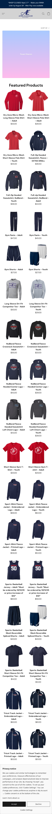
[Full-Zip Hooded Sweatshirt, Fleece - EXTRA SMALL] (38, 140)
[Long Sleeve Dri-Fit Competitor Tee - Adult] (13, 289)
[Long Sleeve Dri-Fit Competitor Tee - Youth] (38, 289)
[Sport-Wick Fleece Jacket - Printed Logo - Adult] (13, 529)
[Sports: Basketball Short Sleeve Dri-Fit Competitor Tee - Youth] (38, 656)
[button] (26, 13)
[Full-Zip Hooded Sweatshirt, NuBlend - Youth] (13, 180)
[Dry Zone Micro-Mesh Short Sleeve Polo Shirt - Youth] (13, 140)
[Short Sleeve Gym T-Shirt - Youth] (13, 452)
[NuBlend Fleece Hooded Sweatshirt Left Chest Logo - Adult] (13, 409)
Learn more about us (11, 798)
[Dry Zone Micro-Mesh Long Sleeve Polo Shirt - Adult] (13, 100)
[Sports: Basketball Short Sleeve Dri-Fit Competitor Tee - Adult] (13, 656)
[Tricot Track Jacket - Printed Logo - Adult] (13, 739)
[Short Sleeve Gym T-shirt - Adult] (38, 452)
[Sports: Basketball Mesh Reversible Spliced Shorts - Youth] (38, 615)
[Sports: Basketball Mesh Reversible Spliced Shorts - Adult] (13, 615)
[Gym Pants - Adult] (13, 221)
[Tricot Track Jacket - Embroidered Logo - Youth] (38, 699)
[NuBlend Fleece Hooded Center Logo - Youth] (38, 369)
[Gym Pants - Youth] (38, 221)
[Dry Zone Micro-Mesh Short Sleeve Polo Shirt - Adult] (38, 100)
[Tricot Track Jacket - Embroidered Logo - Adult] (13, 699)
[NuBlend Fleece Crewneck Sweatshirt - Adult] (13, 329)
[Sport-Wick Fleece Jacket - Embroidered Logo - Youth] (38, 489)
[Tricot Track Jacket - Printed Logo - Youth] (38, 739)
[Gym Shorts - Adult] (13, 255)
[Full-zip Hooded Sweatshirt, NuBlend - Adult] (38, 180)
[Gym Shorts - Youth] (38, 255)
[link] (26, 809)
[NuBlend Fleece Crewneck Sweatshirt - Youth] (38, 329)
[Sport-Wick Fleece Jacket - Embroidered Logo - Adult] (13, 489)
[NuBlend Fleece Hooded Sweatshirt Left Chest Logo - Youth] (38, 409)
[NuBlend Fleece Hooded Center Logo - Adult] (13, 369)
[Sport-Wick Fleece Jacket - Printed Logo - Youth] (38, 529)
